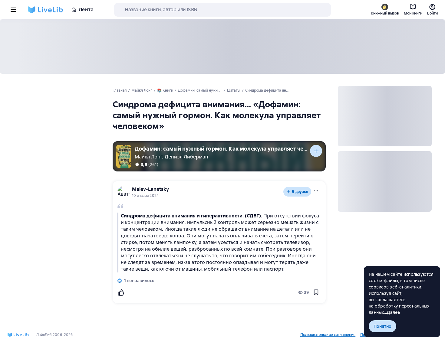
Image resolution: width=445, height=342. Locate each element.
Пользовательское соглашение (327, 334)
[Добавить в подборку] (316, 151)
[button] (316, 191)
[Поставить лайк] (121, 292)
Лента (86, 9)
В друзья (300, 191)
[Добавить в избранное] (316, 292)
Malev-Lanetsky (150, 189)
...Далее (392, 312)
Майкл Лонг (148, 157)
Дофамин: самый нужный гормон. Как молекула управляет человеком (222, 148)
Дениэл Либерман (186, 157)
